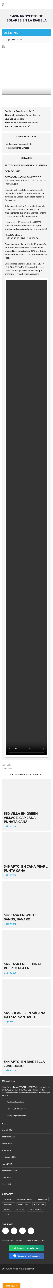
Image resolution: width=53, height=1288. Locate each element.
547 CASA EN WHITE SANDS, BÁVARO (20, 917)
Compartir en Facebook (12, 1240)
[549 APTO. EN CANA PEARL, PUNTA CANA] (26, 847)
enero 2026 (7, 1130)
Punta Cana (39, 1204)
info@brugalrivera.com (16, 1115)
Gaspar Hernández (24, 1199)
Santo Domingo (35, 1209)
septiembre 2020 (9, 1171)
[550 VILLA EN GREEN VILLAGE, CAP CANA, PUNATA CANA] (26, 794)
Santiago (19, 1209)
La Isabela (19, 118)
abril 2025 (6, 1150)
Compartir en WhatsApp (35, 1240)
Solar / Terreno (33, 115)
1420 (31, 111)
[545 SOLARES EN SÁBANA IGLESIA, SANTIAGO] (26, 994)
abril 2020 (6, 1177)
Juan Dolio (8, 1204)
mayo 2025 (7, 1143)
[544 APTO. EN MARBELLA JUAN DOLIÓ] (26, 1042)
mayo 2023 (7, 1164)
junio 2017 (6, 1184)
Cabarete (8, 1199)
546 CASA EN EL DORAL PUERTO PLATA (23, 966)
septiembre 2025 (9, 1137)
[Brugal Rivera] (2, 4)
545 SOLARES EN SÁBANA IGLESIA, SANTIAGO (24, 1015)
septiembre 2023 (9, 1157)
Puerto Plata (23, 1204)
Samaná (7, 1209)
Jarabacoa (42, 1199)
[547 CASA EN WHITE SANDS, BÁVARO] (26, 896)
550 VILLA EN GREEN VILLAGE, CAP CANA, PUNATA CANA (21, 818)
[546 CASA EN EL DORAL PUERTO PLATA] (26, 945)
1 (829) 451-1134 (14, 39)
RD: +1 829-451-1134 (16, 1109)
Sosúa (6, 1215)
